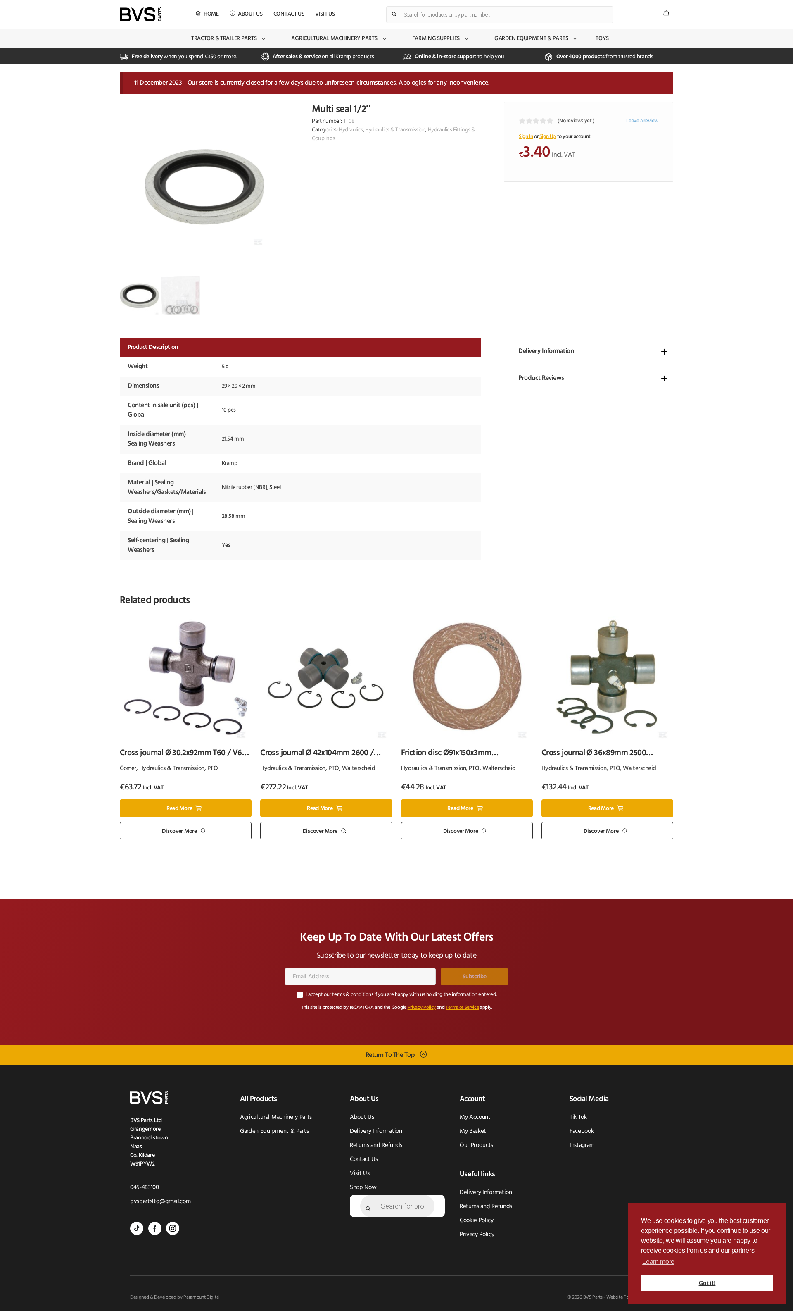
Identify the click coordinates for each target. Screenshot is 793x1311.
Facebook (582, 1131)
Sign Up (547, 136)
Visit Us (325, 14)
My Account (475, 1117)
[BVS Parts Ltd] (140, 14)
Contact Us (288, 14)
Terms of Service (462, 1007)
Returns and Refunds (376, 1145)
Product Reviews (541, 378)
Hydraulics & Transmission (395, 130)
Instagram (582, 1145)
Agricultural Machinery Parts (334, 39)
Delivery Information (546, 351)
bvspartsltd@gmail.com (160, 1202)
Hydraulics (351, 130)
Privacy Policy (422, 1007)
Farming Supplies (436, 39)
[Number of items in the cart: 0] (666, 13)
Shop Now (363, 1188)
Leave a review (642, 121)
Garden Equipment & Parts (531, 39)
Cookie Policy (477, 1221)
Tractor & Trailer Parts (224, 39)
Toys (602, 39)
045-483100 (144, 1188)
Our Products (476, 1145)
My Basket (473, 1131)
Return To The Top (390, 1055)
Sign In (526, 136)
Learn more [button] (658, 1261)
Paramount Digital (201, 1297)
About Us (250, 14)
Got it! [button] (707, 1283)
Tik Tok (578, 1117)
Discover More (179, 831)
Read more (179, 809)
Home (211, 14)
